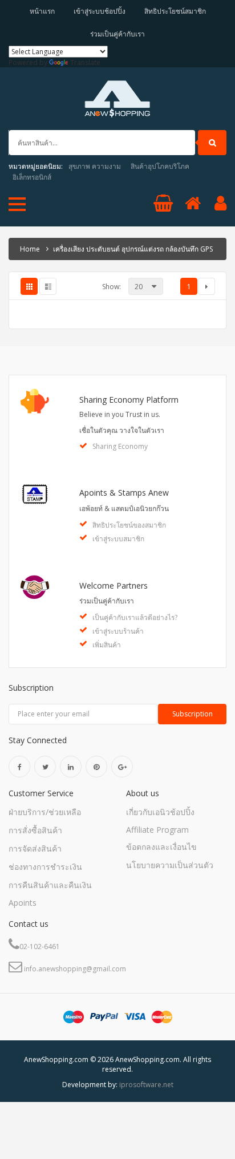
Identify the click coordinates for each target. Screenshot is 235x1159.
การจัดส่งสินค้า (35, 848)
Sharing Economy (120, 446)
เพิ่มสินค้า (106, 645)
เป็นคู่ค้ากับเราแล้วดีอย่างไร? (134, 617)
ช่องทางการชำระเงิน (45, 866)
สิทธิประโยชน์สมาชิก (175, 11)
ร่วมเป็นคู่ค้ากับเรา (117, 34)
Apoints (23, 902)
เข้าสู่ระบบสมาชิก (118, 539)
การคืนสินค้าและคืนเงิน (50, 885)
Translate (85, 62)
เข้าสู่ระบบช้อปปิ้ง (99, 11)
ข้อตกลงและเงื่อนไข (161, 846)
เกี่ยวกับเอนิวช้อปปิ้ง (160, 812)
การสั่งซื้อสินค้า (35, 830)
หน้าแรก (42, 11)
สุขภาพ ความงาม (94, 166)
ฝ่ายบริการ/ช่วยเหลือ (45, 812)
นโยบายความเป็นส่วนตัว (169, 865)
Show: (111, 286)
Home (30, 249)
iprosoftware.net (146, 1084)
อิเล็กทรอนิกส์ (32, 177)
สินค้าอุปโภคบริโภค (160, 166)
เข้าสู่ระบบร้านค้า (118, 631)
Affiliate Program (157, 829)
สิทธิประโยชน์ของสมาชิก (129, 525)
